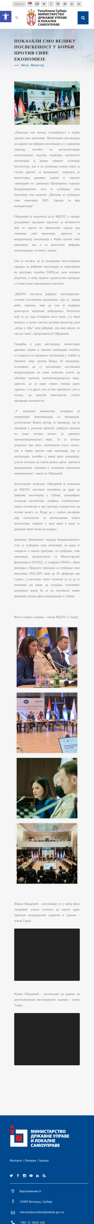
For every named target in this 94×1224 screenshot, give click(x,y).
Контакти (16, 1160)
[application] (47, 955)
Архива (44, 1160)
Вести (25, 65)
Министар (37, 65)
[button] (5, 16)
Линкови (30, 1160)
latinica (19, 3)
